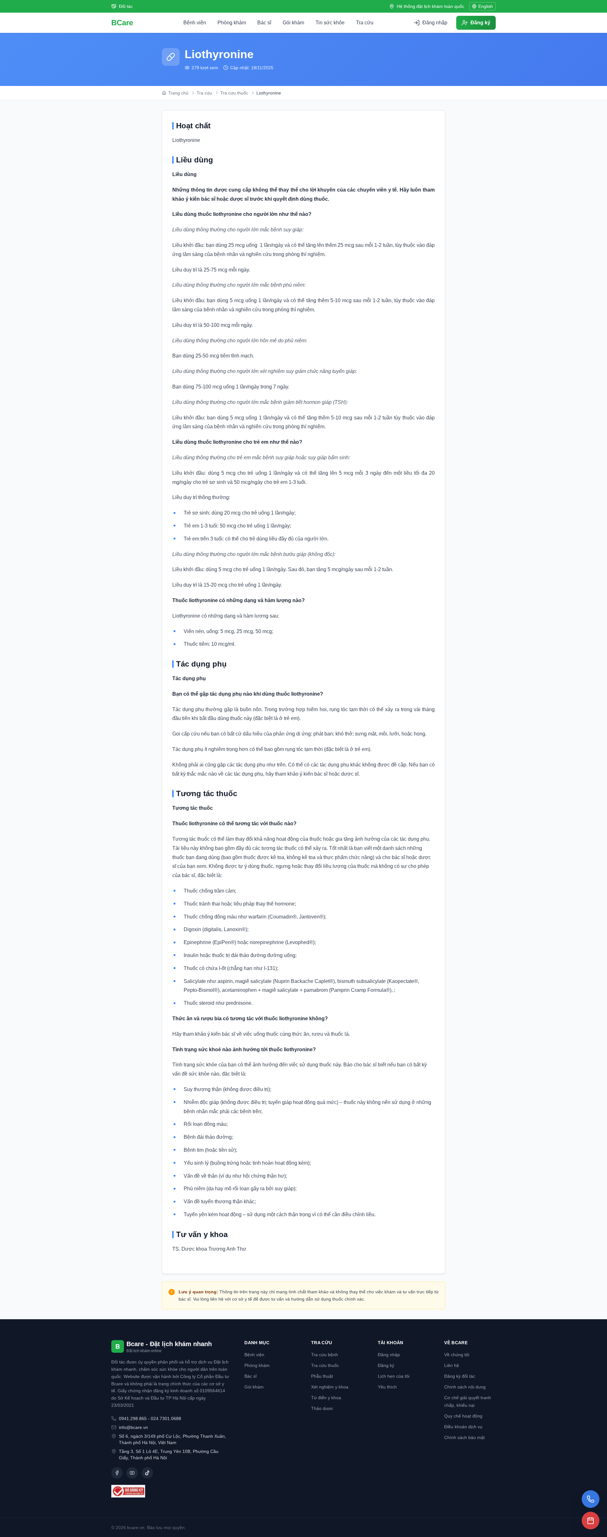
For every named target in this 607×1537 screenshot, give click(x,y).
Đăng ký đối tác (459, 1376)
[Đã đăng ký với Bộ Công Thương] (170, 1491)
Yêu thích (387, 1386)
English (485, 6)
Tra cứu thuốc (325, 1365)
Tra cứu (364, 22)
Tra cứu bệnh (324, 1354)
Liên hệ (451, 1365)
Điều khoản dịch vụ (463, 1426)
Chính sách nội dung (465, 1386)
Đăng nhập (389, 1354)
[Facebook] (117, 1473)
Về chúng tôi (456, 1354)
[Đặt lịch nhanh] (590, 1520)
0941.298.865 (133, 1418)
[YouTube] (132, 1473)
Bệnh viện (194, 22)
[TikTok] (147, 1473)
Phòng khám (232, 22)
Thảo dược (322, 1408)
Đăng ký (386, 1365)
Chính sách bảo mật (464, 1437)
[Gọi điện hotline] (590, 1499)
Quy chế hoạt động (463, 1415)
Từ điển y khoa (326, 1397)
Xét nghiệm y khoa (329, 1386)
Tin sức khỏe (330, 22)
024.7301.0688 (166, 1418)
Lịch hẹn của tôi (393, 1376)
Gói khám (293, 22)
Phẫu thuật (322, 1376)
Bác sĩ (264, 22)
